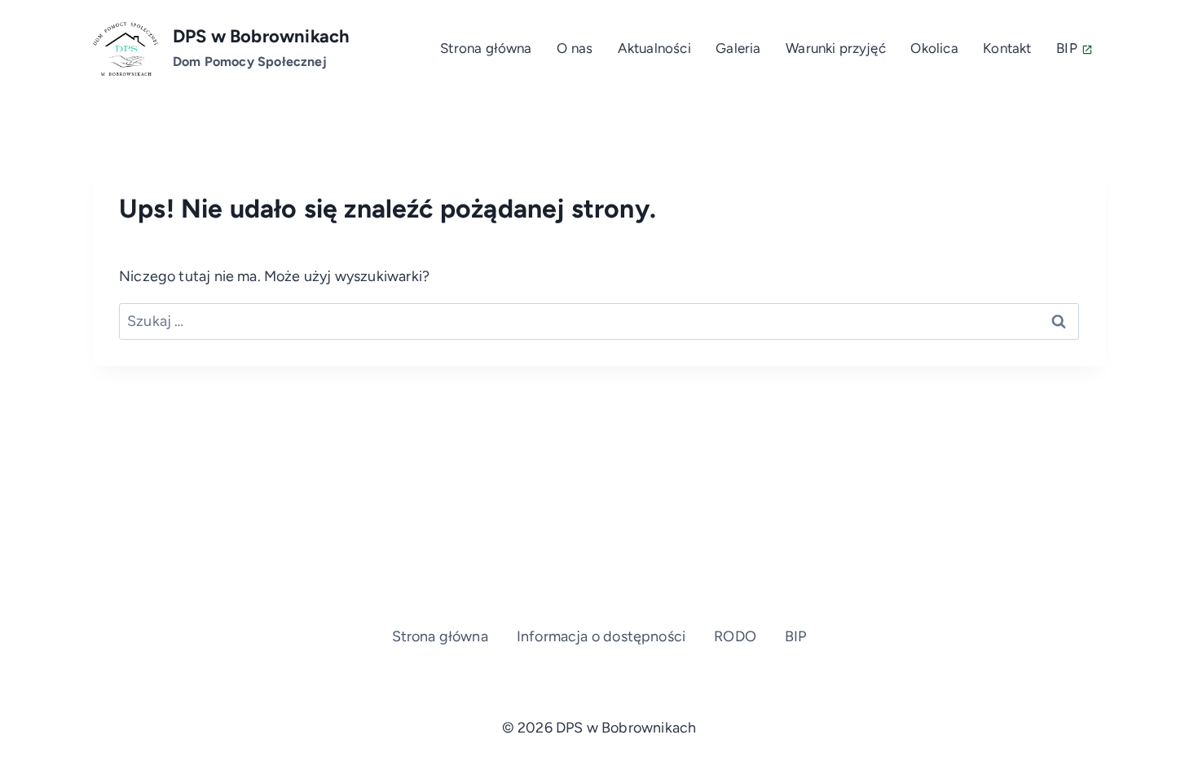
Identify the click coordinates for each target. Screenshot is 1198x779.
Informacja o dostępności (601, 636)
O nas (574, 48)
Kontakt (1007, 48)
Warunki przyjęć (836, 48)
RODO (735, 636)
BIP (1066, 48)
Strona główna (485, 48)
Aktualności (654, 48)
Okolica (934, 48)
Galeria (738, 48)
